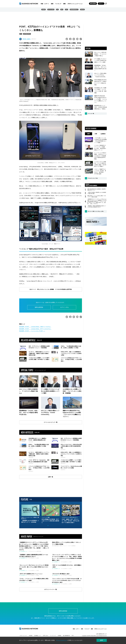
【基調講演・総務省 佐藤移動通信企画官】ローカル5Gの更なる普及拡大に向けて (96, 206)
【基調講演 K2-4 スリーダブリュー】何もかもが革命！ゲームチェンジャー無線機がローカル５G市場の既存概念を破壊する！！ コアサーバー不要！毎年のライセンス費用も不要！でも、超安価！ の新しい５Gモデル (96, 201)
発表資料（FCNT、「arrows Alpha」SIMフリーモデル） (35, 326)
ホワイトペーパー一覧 (50, 589)
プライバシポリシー (61, 640)
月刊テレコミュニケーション (75, 3)
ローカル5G (51, 9)
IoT (66, 9)
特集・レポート (45, 3)
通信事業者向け (74, 9)
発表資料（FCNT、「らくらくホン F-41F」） (32, 331)
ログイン (101, 3)
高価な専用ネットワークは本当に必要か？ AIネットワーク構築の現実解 (96, 196)
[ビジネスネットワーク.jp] (28, 3)
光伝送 (82, 9)
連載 (64, 3)
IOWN (43, 9)
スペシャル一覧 (91, 113)
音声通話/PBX (27, 33)
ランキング (58, 3)
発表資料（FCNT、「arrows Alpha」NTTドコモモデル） (35, 328)
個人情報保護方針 (66, 635)
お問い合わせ (45, 635)
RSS (73, 635)
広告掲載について (37, 635)
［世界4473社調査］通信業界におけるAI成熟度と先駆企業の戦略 (96, 193)
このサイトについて (23, 635)
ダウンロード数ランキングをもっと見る (96, 211)
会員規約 (59, 635)
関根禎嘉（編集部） (27, 39)
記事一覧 (50, 476)
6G (61, 9)
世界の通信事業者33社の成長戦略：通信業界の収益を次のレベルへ (96, 190)
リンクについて (53, 635)
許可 (101, 640)
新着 (52, 3)
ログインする (64, 307)
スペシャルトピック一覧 (50, 422)
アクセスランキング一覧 (92, 178)
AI (57, 9)
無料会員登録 (93, 3)
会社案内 (30, 635)
